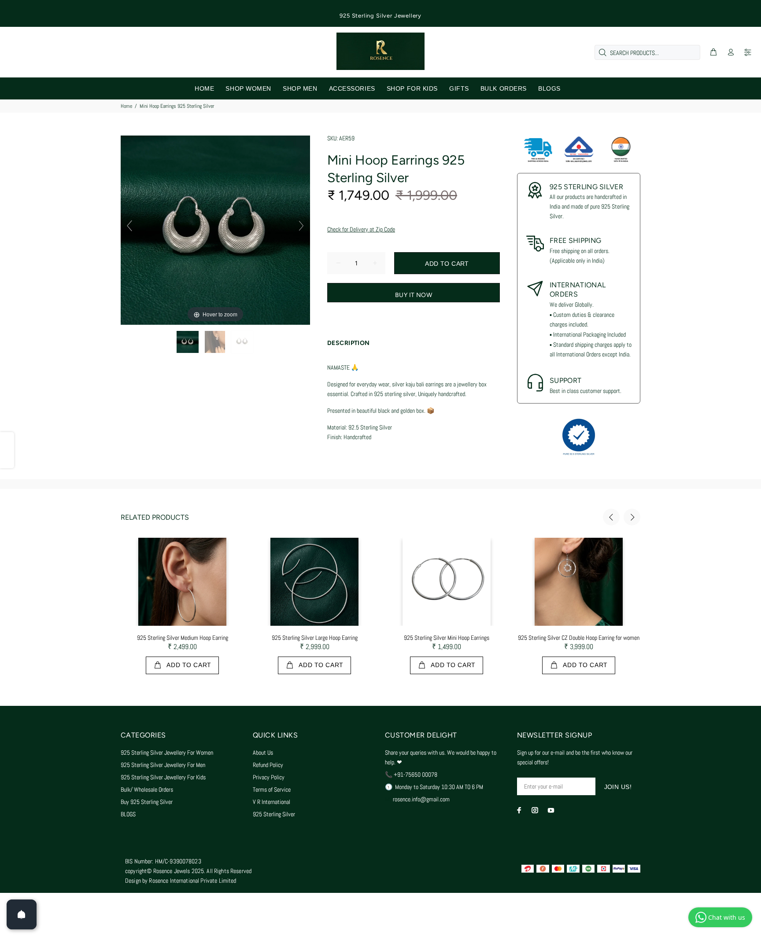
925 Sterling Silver (274, 814)
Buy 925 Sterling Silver (147, 802)
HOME (204, 88)
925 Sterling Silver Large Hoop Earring (315, 638)
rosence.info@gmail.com (421, 799)
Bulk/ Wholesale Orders (147, 789)
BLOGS (549, 88)
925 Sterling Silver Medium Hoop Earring (182, 638)
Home (126, 106)
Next (632, 517)
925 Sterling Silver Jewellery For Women (167, 752)
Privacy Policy (268, 777)
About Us (263, 752)
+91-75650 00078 (415, 774)
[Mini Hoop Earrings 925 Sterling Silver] (188, 342)
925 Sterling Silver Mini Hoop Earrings (446, 638)
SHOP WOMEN (248, 88)
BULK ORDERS (503, 88)
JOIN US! (618, 786)
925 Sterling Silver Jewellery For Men (163, 765)
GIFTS (459, 88)
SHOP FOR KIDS (412, 88)
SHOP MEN (300, 88)
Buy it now (413, 295)
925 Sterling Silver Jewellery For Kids (163, 777)
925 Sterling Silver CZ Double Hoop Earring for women (578, 638)
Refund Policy (268, 765)
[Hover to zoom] (215, 230)
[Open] (22, 914)
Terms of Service (272, 789)
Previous (611, 517)
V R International (271, 802)
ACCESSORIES (352, 88)
